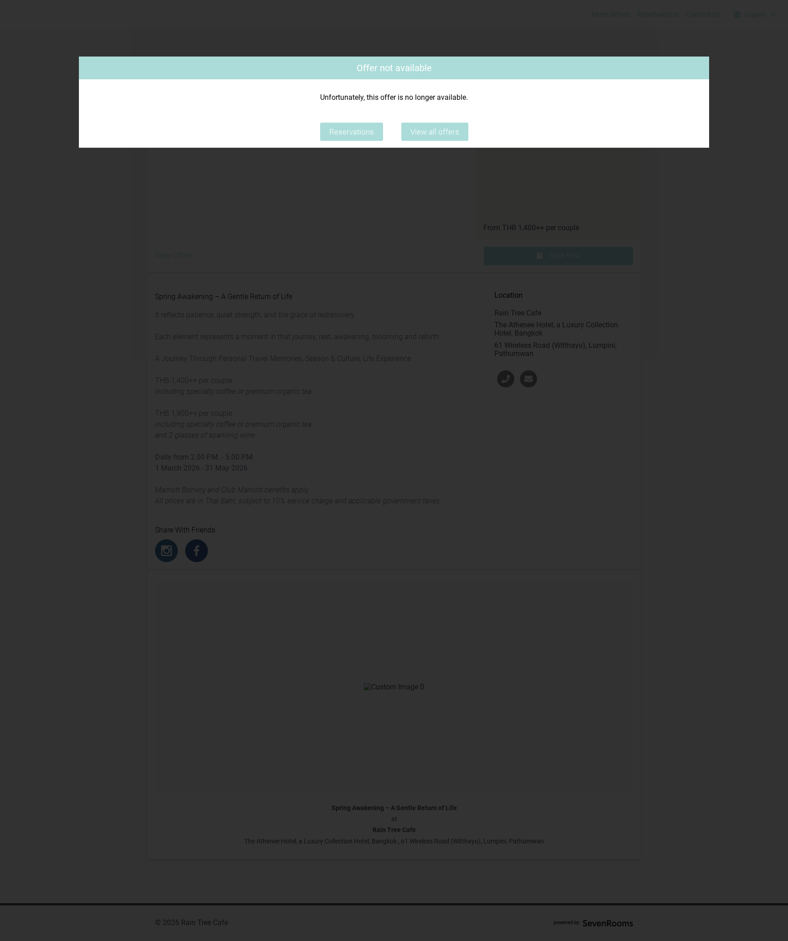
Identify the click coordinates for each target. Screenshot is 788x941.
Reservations (351, 131)
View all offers (434, 131)
